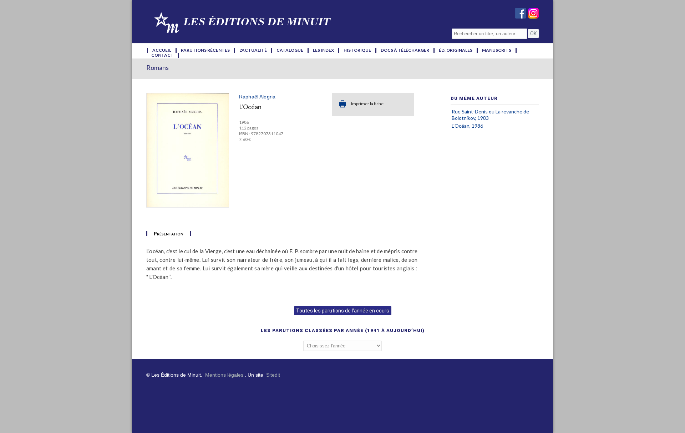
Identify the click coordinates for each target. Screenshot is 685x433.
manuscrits (496, 50)
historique (357, 50)
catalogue (289, 50)
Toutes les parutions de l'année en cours (342, 311)
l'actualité (253, 50)
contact (162, 55)
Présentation (168, 233)
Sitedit (273, 375)
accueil (161, 50)
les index (323, 50)
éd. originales (455, 50)
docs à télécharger (405, 50)
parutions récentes (205, 50)
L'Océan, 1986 (467, 126)
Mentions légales (224, 375)
